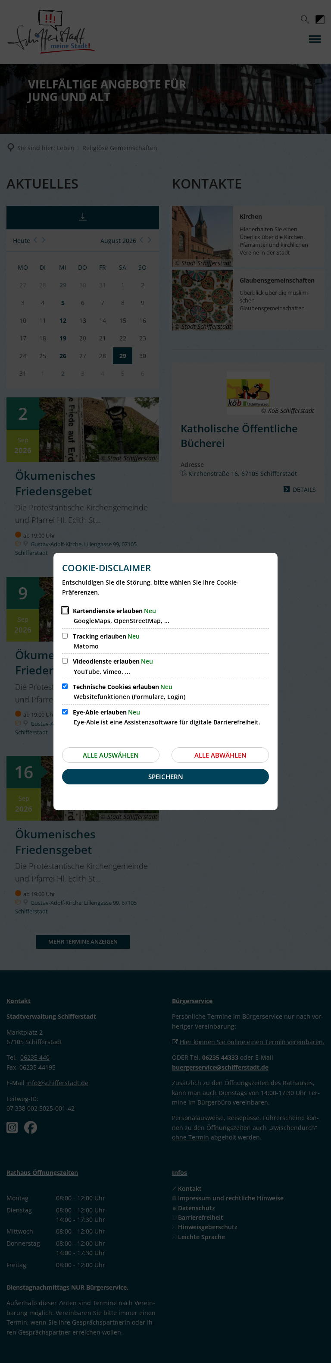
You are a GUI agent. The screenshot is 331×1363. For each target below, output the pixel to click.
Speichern (165, 776)
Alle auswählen (111, 755)
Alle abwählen (220, 755)
